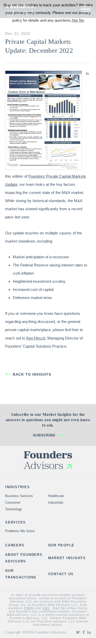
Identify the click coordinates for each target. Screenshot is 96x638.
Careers (14, 545)
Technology (13, 509)
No (81, 20)
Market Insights (67, 558)
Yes (75, 20)
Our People (61, 545)
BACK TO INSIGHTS (32, 374)
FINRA (29, 608)
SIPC (46, 608)
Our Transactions (21, 574)
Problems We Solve (20, 531)
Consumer (12, 502)
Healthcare (56, 496)
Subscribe (44, 435)
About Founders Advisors (23, 558)
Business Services (19, 496)
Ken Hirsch (35, 338)
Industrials (55, 502)
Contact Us (61, 574)
